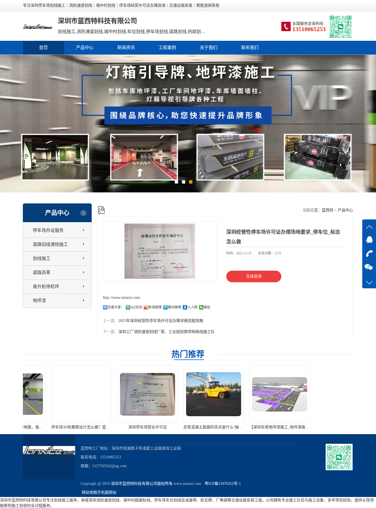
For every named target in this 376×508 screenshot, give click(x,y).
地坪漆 (39, 300)
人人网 (192, 307)
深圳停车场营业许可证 (122, 427)
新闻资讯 (126, 47)
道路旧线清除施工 (50, 244)
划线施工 (41, 258)
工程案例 (167, 47)
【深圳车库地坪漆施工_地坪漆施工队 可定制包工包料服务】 (275, 427)
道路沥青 (41, 272)
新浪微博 (155, 307)
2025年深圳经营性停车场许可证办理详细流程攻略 (160, 321)
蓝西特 (327, 210)
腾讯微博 (174, 307)
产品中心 (85, 47)
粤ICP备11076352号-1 (221, 484)
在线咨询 (253, 276)
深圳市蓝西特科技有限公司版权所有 (142, 484)
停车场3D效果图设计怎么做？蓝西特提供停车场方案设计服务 (78, 427)
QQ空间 (136, 307)
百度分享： (116, 307)
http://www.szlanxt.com (121, 297)
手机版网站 (106, 492)
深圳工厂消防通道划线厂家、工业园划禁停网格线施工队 (166, 332)
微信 (207, 307)
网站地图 (89, 492)
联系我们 (250, 47)
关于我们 (208, 47)
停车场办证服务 (48, 230)
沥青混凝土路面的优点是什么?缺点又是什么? (196, 427)
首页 (43, 47)
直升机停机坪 (46, 286)
